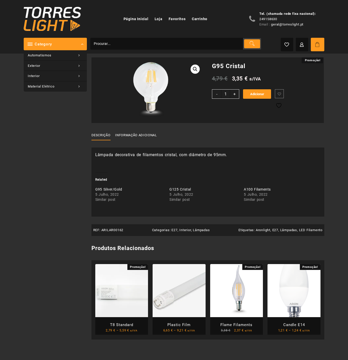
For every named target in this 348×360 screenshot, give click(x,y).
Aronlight (263, 230)
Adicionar (257, 94)
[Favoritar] (279, 93)
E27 (174, 230)
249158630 (268, 19)
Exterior (34, 66)
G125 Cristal (180, 189)
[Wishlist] (287, 44)
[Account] (302, 44)
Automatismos (39, 55)
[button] (195, 69)
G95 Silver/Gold (108, 189)
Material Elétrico (41, 86)
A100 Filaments (257, 189)
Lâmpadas (201, 230)
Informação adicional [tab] (136, 135)
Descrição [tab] (101, 135)
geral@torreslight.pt (287, 24)
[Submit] (252, 43)
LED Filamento (311, 230)
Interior (33, 76)
